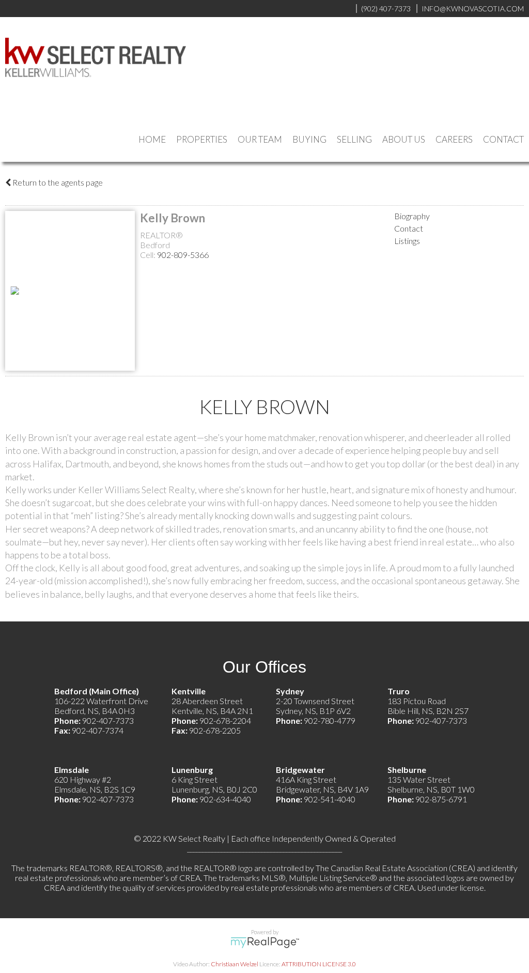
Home (152, 139)
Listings (407, 241)
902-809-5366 (183, 255)
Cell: (148, 255)
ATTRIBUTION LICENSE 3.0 (319, 964)
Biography (412, 216)
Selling (354, 139)
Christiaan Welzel (234, 964)
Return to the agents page (57, 182)
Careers (454, 139)
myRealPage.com (265, 942)
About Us (403, 139)
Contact (503, 139)
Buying (309, 139)
